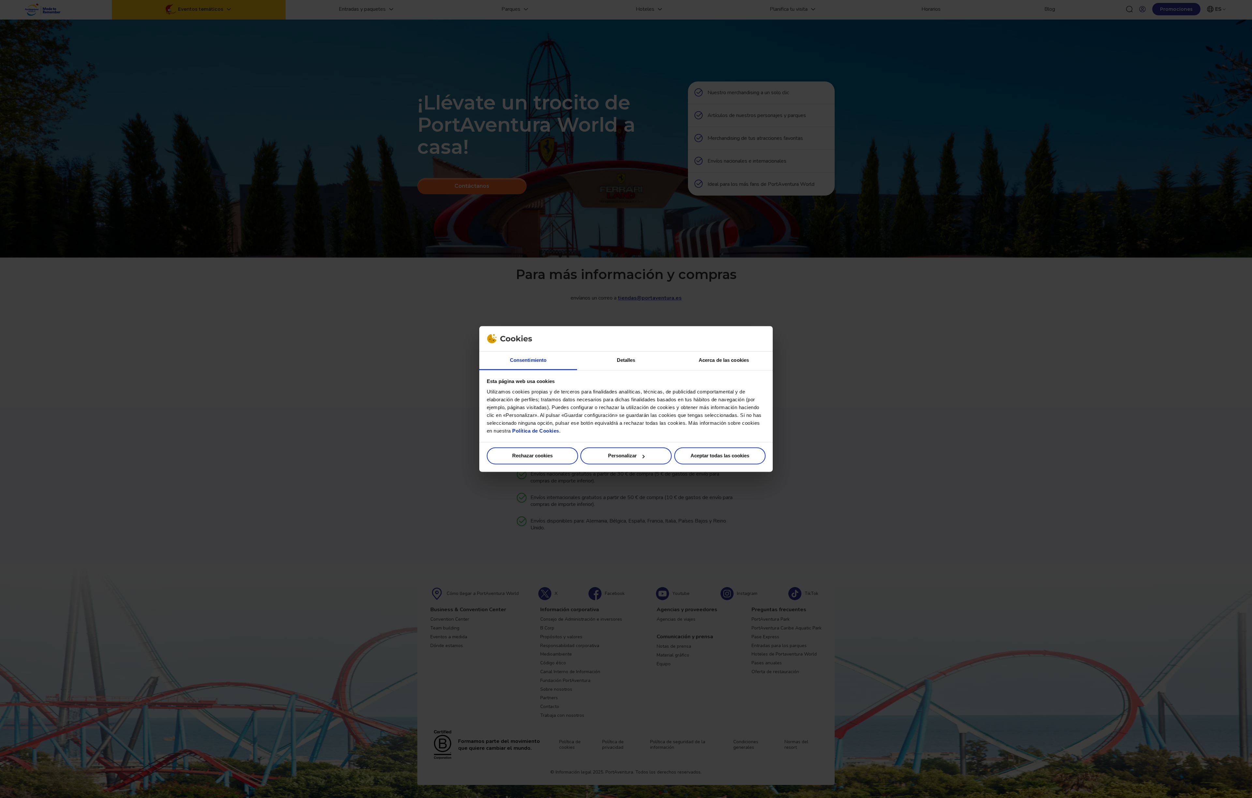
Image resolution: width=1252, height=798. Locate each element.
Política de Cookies (535, 431)
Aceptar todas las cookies (720, 456)
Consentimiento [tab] (528, 360)
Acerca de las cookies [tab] (724, 360)
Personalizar (622, 456)
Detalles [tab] (626, 360)
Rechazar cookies (532, 456)
